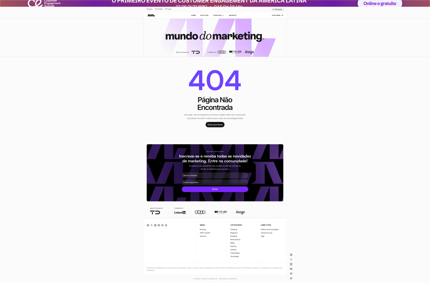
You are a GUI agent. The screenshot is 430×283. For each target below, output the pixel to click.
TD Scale (168, 9)
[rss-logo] (162, 225)
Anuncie (203, 236)
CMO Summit (205, 233)
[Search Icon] (277, 9)
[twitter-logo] (151, 225)
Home (193, 15)
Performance (235, 239)
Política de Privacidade (269, 229)
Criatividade (235, 253)
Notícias (203, 229)
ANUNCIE (232, 15)
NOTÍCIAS (204, 15)
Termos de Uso (266, 233)
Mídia (232, 243)
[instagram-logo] (148, 225)
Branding (233, 236)
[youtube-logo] (158, 225)
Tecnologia (234, 256)
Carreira (233, 250)
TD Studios (159, 9)
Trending (233, 229)
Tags (262, 236)
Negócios (234, 233)
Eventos (150, 9)
